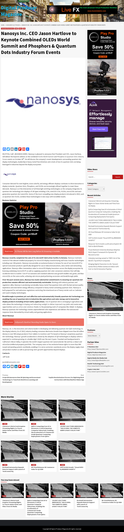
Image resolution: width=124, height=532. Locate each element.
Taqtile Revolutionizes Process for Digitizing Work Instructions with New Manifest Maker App (66, 377)
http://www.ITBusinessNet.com (97, 349)
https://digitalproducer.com (96, 355)
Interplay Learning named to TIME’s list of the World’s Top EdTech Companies (104, 259)
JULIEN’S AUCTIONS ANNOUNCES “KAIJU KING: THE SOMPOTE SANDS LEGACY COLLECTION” (71, 428)
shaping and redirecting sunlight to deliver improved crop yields (47, 304)
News (20, 28)
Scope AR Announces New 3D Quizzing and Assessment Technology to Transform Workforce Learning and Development (21, 378)
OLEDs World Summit (46, 156)
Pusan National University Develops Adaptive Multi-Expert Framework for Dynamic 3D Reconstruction (104, 252)
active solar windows (26, 307)
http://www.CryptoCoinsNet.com (98, 372)
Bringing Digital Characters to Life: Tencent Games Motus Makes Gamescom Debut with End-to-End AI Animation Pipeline (103, 266)
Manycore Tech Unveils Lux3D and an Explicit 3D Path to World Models (104, 245)
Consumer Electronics (7, 28)
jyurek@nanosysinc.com (11, 362)
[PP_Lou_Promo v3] (41, 224)
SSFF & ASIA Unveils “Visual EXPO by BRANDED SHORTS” (71, 468)
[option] (105, 304)
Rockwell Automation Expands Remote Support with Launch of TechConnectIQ (13, 469)
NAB (16, 28)
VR (24, 28)
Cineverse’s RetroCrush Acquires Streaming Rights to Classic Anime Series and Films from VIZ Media (13, 429)
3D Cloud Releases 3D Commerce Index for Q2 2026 (42, 468)
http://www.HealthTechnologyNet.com (100, 366)
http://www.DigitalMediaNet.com (98, 360)
